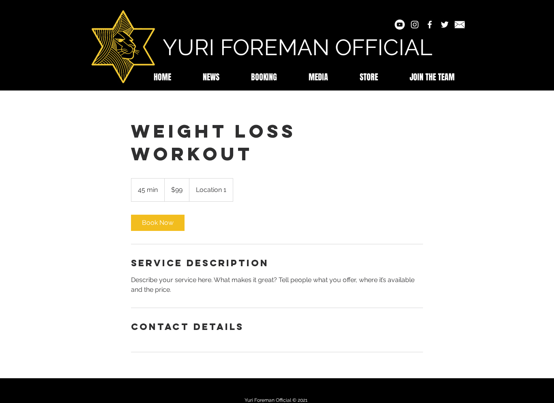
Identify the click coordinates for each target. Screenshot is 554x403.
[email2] (460, 24)
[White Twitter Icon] (445, 24)
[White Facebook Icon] (430, 24)
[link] (158, 223)
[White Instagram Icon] (415, 24)
